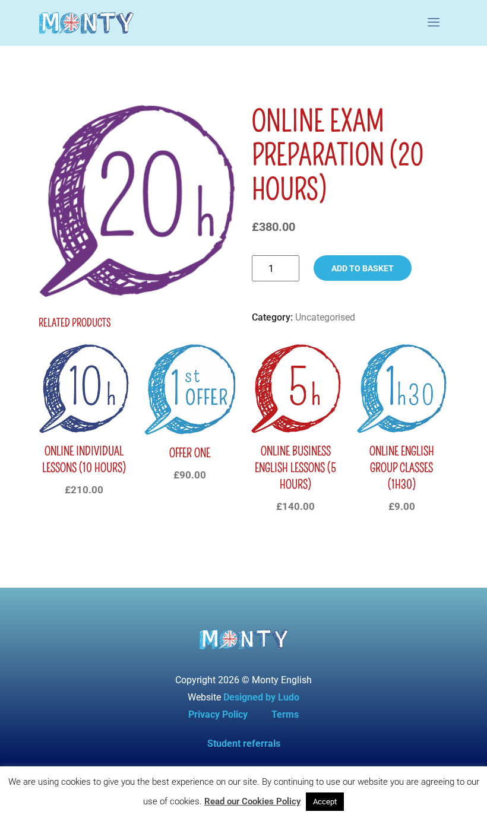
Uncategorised (325, 317)
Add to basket (362, 268)
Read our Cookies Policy (252, 801)
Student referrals (243, 743)
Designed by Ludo (261, 697)
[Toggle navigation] (433, 22)
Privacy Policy (218, 714)
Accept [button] (325, 801)
